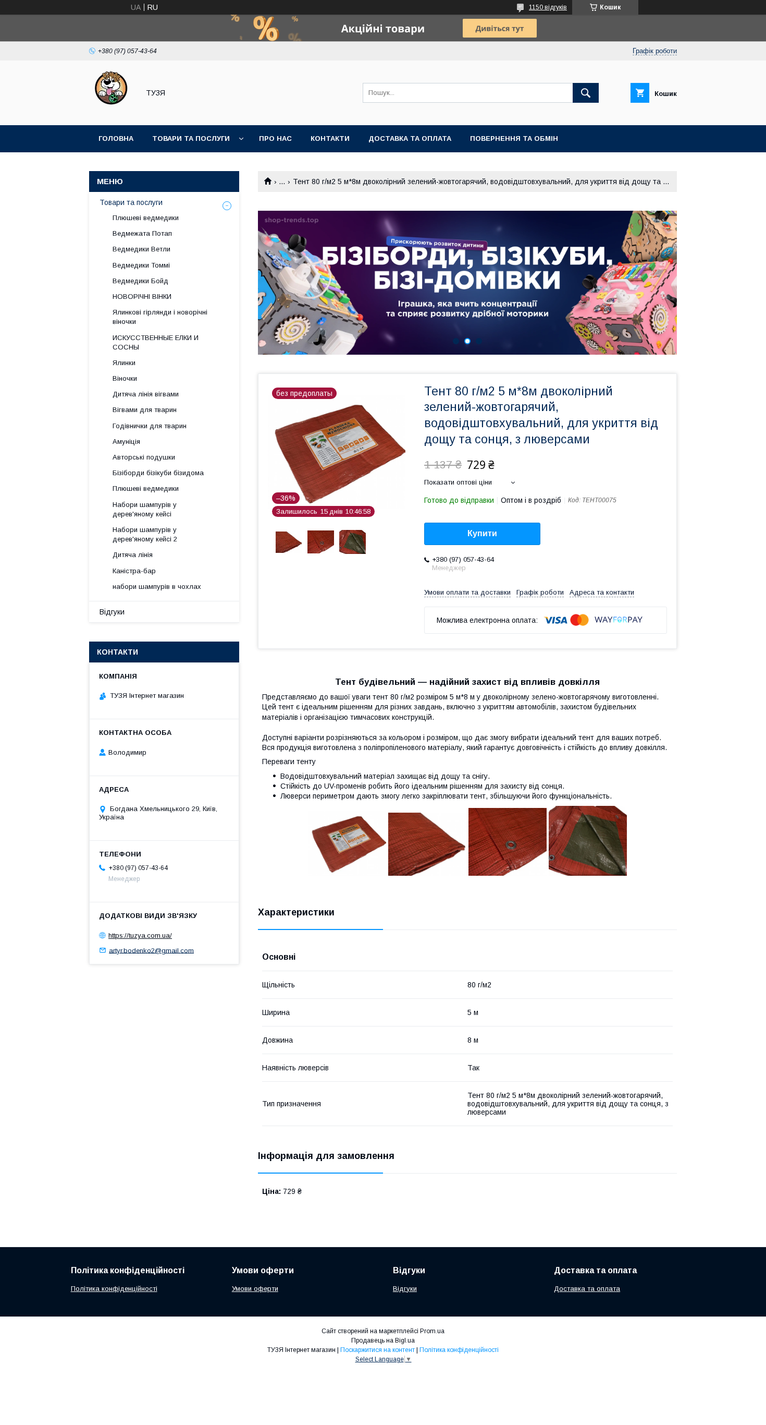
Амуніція (126, 441)
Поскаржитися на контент (377, 1350)
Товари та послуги (191, 138)
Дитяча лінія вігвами (146, 394)
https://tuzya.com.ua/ (140, 935)
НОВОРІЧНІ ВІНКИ (142, 296)
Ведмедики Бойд (140, 281)
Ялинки (124, 363)
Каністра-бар (134, 571)
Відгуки (112, 612)
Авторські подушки (144, 457)
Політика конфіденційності (114, 1289)
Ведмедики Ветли (141, 249)
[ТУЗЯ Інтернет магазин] (111, 111)
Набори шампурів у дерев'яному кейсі (145, 509)
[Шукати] (586, 93)
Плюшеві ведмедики (146, 218)
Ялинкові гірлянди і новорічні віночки (160, 316)
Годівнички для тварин (150, 426)
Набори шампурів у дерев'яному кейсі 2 (145, 534)
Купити (482, 533)
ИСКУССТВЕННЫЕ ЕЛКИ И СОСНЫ (156, 342)
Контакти (330, 138)
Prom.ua (432, 1331)
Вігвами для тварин (145, 410)
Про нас (275, 138)
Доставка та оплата (409, 138)
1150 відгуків (548, 7)
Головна (115, 138)
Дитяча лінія (133, 555)
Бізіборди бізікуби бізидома (158, 473)
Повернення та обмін (514, 138)
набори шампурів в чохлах (157, 586)
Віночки (125, 378)
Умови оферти (255, 1289)
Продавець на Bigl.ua (383, 1340)
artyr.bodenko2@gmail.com (151, 950)
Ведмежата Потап (142, 233)
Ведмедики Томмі (141, 265)
